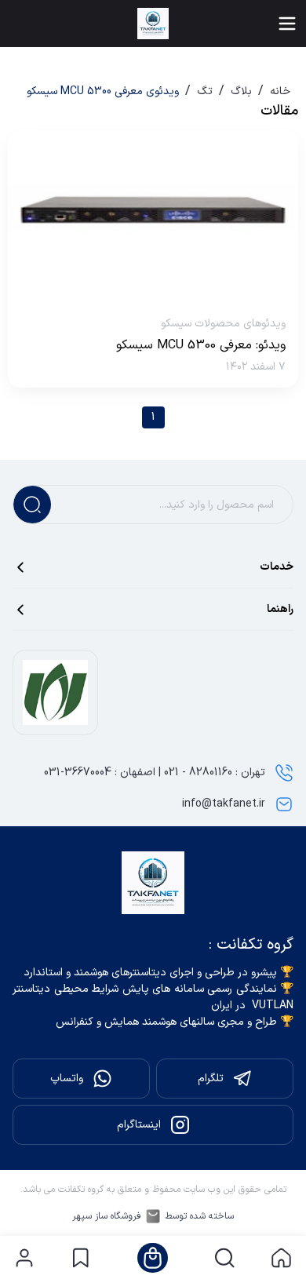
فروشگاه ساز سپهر (106, 1216)
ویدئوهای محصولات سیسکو (223, 323)
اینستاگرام (139, 1125)
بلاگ (241, 91)
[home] (281, 1258)
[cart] (152, 1258)
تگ (205, 91)
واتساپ (66, 1078)
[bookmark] (80, 1258)
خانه (280, 91)
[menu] (287, 24)
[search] (225, 1258)
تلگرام (211, 1078)
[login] (24, 1258)
